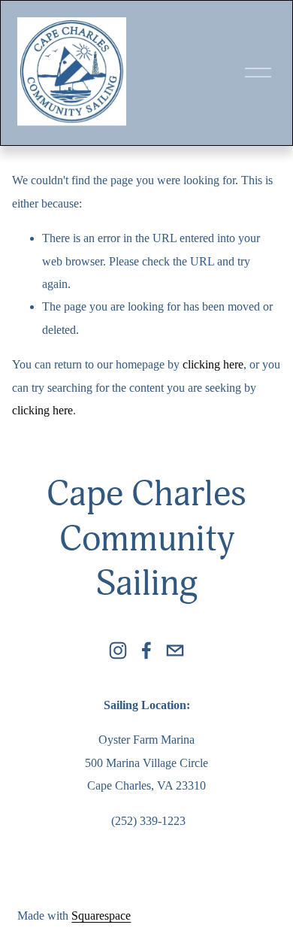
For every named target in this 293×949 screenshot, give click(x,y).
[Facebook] (146, 650)
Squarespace (101, 915)
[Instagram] (118, 650)
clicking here (213, 364)
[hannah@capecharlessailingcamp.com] (175, 650)
